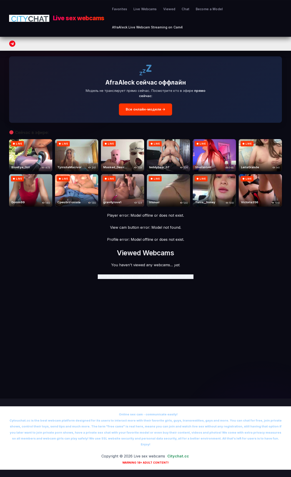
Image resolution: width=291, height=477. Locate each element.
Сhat (185, 9)
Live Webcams (145, 9)
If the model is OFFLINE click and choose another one (145, 276)
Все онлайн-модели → (145, 109)
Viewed (169, 9)
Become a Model (209, 9)
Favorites (119, 9)
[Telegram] (12, 43)
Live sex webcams (78, 18)
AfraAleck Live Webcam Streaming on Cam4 (147, 27)
